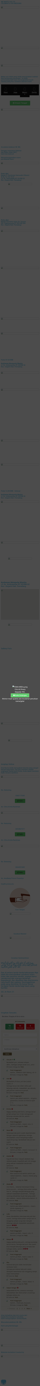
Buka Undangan (21, 695)
